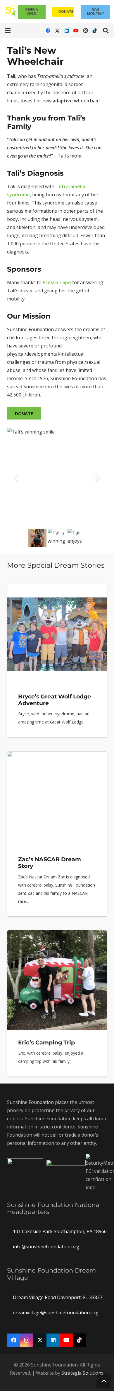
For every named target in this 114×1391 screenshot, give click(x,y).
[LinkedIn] (66, 30)
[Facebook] (48, 30)
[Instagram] (85, 30)
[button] (7, 30)
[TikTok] (94, 30)
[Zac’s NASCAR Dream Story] (57, 834)
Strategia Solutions (82, 1373)
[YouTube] (76, 30)
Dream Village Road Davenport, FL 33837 (57, 1297)
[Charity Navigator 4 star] (25, 1172)
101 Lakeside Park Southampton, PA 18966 (60, 1231)
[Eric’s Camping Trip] (57, 1003)
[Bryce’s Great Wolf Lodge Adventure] (57, 660)
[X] (57, 30)
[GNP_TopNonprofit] (66, 1173)
